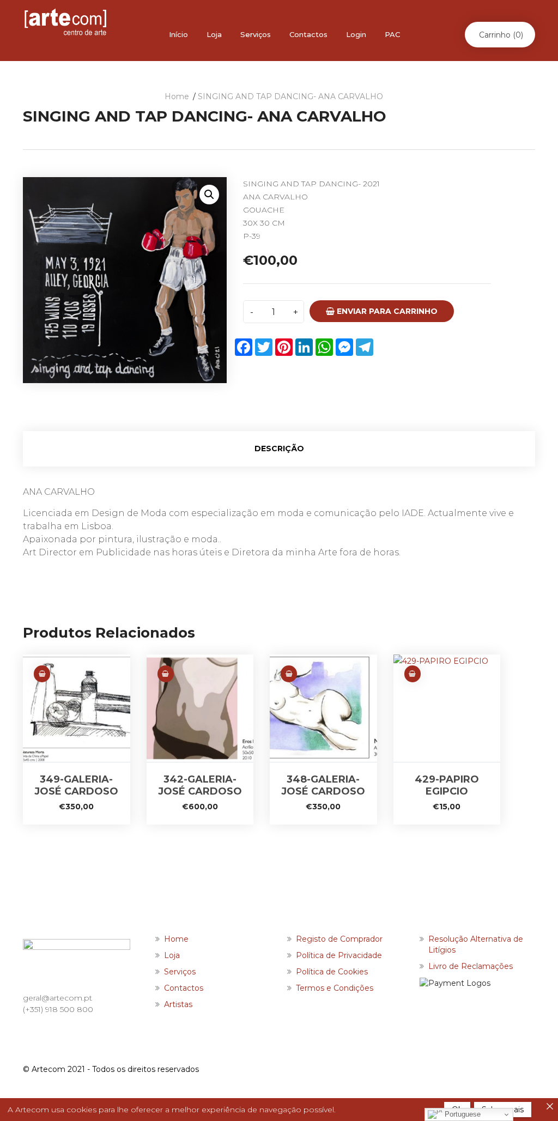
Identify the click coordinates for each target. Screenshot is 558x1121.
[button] (209, 194)
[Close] (550, 1106)
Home (177, 96)
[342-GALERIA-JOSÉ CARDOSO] (200, 708)
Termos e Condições (334, 988)
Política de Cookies (332, 972)
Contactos (308, 34)
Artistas (178, 1004)
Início (178, 34)
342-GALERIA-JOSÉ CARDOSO (200, 785)
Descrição (279, 448)
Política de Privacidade (339, 955)
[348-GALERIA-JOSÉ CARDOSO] (323, 708)
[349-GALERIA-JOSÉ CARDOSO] (76, 708)
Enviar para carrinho (386, 311)
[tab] (279, 448)
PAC (392, 34)
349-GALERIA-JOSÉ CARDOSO (76, 785)
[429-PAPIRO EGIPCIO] (447, 708)
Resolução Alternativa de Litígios (475, 944)
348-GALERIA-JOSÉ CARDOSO (323, 785)
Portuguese (461, 1114)
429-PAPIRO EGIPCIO (447, 785)
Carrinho (501, 35)
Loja (214, 34)
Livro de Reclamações (470, 966)
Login (356, 34)
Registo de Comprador (339, 939)
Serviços (255, 34)
